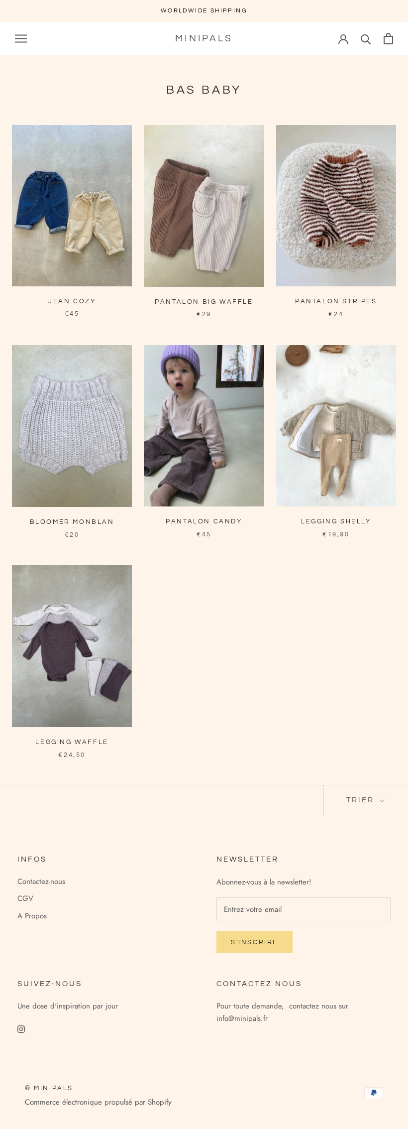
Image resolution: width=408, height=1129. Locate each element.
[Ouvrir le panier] (388, 38)
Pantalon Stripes (336, 301)
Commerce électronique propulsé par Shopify (98, 1102)
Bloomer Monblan (72, 521)
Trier (361, 800)
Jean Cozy (72, 301)
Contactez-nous (41, 881)
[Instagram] (21, 1028)
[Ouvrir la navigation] (21, 38)
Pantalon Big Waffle (204, 301)
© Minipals (49, 1088)
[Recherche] (366, 38)
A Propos (32, 915)
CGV (25, 898)
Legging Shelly (336, 521)
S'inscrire (254, 942)
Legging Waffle (71, 742)
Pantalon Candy (204, 521)
